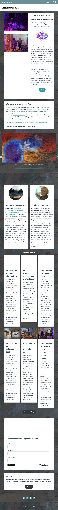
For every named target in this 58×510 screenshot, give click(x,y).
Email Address (11, 458)
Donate (29, 487)
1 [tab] (14, 182)
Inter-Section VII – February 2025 (11, 347)
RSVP (42, 90)
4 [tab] (20, 182)
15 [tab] (44, 182)
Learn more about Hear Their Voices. (42, 95)
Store (47, 2)
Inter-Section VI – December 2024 (29, 347)
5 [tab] (22, 182)
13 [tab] (39, 182)
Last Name (10, 450)
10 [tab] (33, 182)
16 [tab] (46, 182)
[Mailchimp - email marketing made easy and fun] (43, 466)
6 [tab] (25, 182)
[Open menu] (55, 8)
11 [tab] (35, 182)
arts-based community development (42, 113)
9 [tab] (31, 182)
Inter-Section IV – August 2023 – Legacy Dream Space (46, 350)
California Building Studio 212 (42, 27)
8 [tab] (29, 182)
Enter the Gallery (29, 412)
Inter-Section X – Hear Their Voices (11, 273)
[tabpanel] (29, 151)
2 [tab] (16, 182)
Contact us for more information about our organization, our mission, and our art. (26, 122)
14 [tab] (42, 182)
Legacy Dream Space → (8, 2)
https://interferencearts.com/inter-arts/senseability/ (29, 168)
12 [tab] (37, 182)
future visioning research (19, 115)
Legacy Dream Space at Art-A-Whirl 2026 (28, 274)
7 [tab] (27, 182)
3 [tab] (18, 182)
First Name (10, 443)
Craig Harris (41, 71)
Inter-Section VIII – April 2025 (46, 273)
